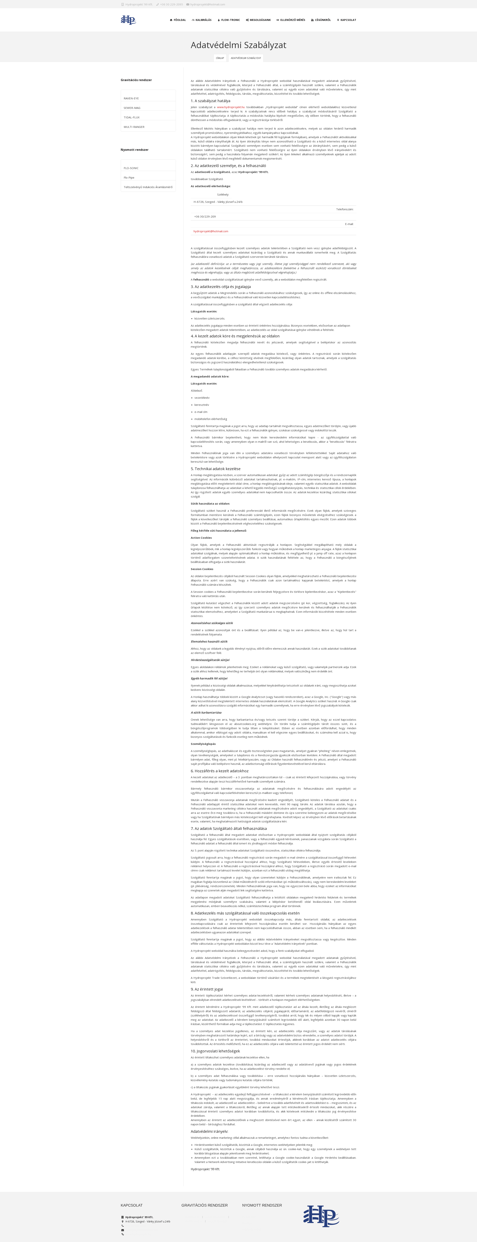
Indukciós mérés (215, 1217)
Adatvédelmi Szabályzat (246, 58)
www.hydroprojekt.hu (231, 107)
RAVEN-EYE (131, 98)
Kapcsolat (348, 20)
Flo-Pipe (129, 177)
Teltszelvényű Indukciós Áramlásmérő (148, 187)
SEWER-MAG (132, 108)
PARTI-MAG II (193, 1221)
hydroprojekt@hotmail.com (211, 231)
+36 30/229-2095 (135, 1225)
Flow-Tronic (230, 20)
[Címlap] (129, 20)
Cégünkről (322, 20)
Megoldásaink (260, 20)
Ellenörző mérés (292, 20)
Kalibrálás (203, 20)
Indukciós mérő (251, 1229)
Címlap (220, 58)
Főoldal (179, 20)
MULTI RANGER (134, 127)
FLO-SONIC (131, 168)
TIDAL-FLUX (132, 117)
